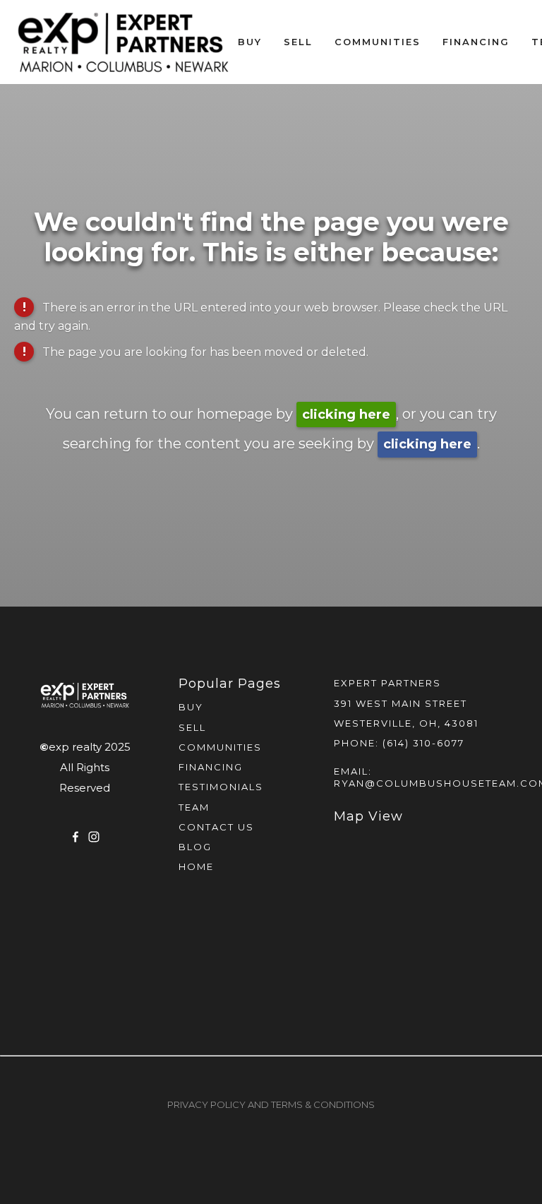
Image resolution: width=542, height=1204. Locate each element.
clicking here (346, 414)
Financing (476, 41)
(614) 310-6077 (423, 743)
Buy (250, 41)
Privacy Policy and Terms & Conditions (271, 1104)
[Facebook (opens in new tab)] (75, 836)
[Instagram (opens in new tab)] (94, 836)
